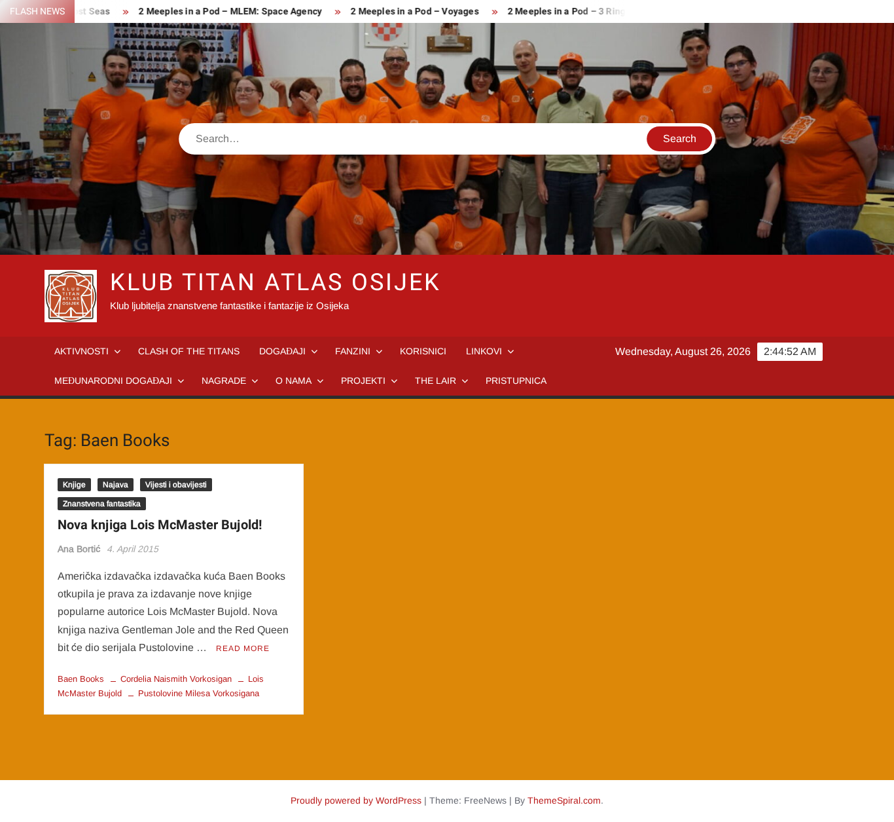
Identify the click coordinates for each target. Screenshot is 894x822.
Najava (115, 484)
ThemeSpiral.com (564, 800)
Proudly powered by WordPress (356, 800)
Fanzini (352, 351)
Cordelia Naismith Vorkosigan (176, 679)
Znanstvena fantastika (102, 503)
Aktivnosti (81, 351)
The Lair (435, 380)
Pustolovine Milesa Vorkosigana (198, 693)
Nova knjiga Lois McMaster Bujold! (160, 524)
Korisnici (423, 351)
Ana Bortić (79, 549)
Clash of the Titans (189, 351)
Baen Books (81, 679)
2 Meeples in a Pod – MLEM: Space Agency (214, 11)
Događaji (282, 351)
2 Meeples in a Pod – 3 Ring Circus (565, 11)
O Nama (294, 380)
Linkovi (484, 351)
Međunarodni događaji (113, 380)
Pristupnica (516, 380)
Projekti (363, 380)
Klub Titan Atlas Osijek (275, 282)
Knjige (74, 484)
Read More (243, 648)
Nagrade (224, 380)
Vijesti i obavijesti (176, 484)
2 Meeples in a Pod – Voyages (398, 11)
